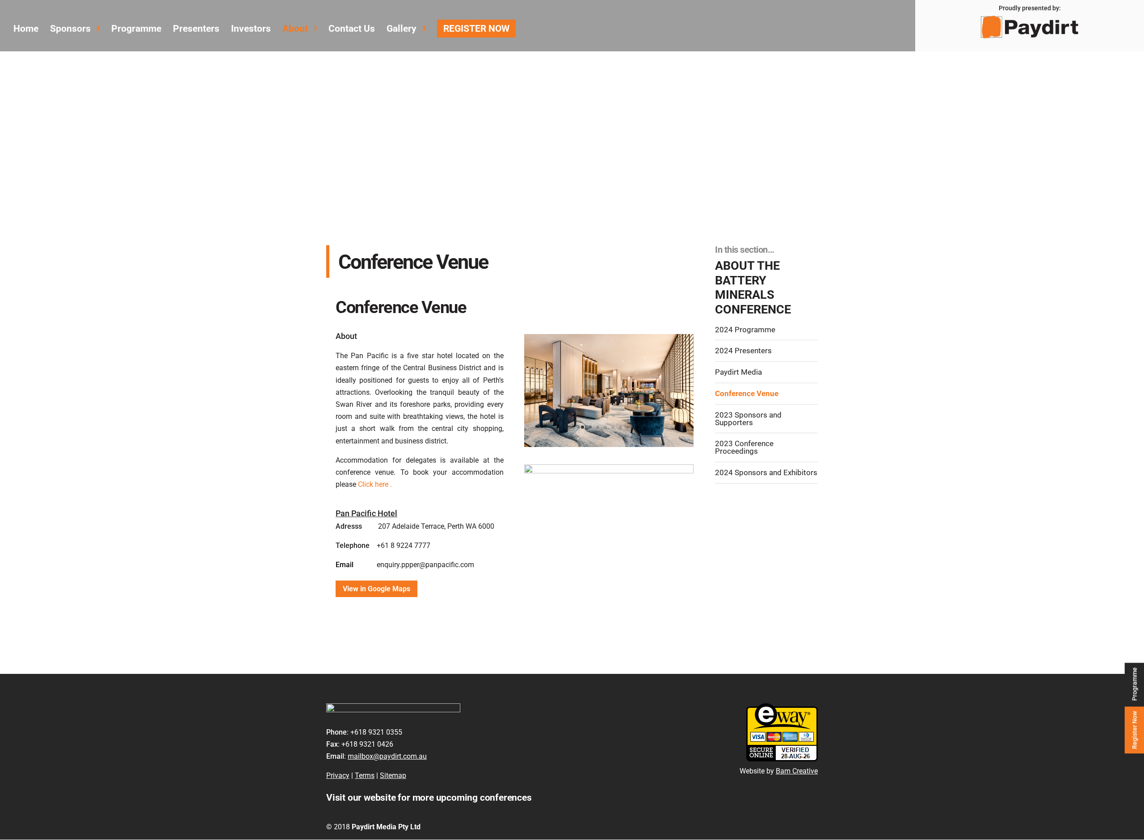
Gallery (401, 29)
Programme (1134, 684)
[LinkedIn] (812, 827)
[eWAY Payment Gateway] (782, 759)
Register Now (1134, 730)
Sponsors (70, 29)
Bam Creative (797, 771)
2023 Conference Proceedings (744, 447)
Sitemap (393, 775)
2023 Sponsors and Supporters (748, 418)
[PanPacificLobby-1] (608, 444)
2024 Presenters (743, 351)
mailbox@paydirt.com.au (387, 756)
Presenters (196, 29)
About (295, 29)
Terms (364, 775)
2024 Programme (745, 330)
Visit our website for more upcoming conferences (429, 797)
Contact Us (351, 29)
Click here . (374, 484)
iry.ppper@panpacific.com (433, 564)
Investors (251, 29)
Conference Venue (746, 393)
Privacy (337, 775)
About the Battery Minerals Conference (753, 288)
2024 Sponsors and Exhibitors (766, 472)
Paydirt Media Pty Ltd (386, 827)
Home (25, 29)
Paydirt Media (738, 372)
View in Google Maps (376, 589)
